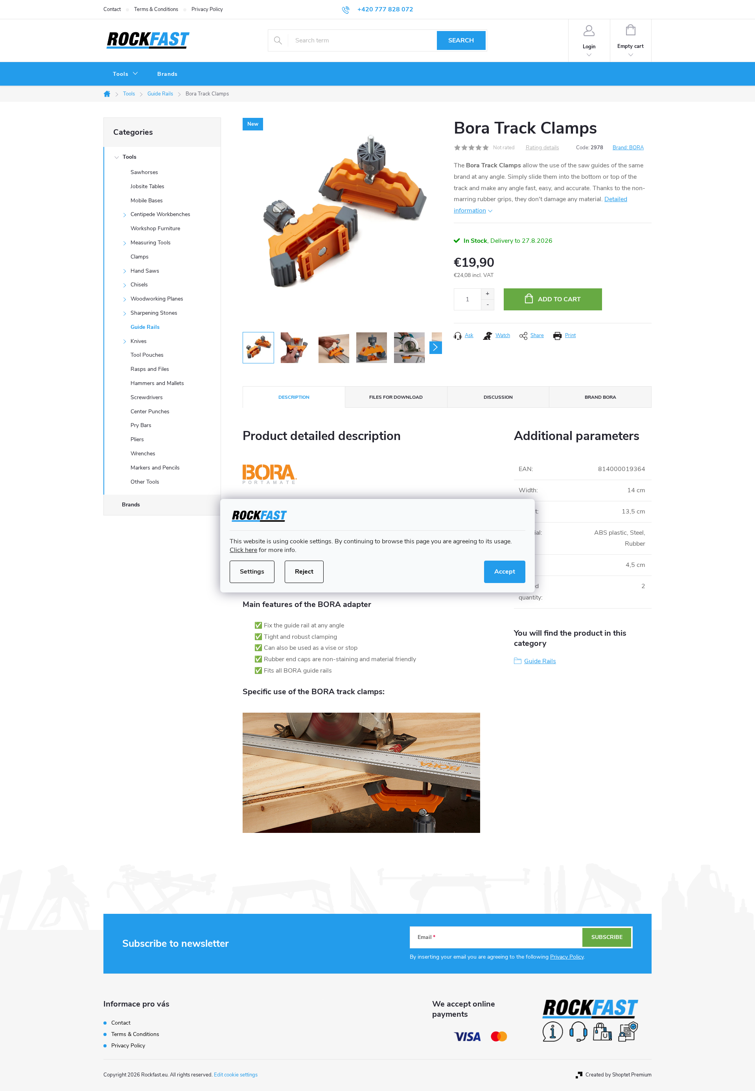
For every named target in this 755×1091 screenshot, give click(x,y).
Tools (129, 157)
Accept (504, 571)
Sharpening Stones (154, 313)
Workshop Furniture (155, 228)
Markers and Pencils (155, 467)
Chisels (139, 284)
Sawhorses (144, 172)
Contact (112, 9)
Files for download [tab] (396, 397)
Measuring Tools (151, 242)
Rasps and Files (150, 369)
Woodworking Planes (157, 299)
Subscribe (606, 937)
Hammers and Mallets (157, 383)
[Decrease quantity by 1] (487, 304)
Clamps (140, 256)
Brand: (628, 147)
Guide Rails (145, 327)
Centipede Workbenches (160, 214)
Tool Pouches (147, 355)
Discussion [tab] (498, 397)
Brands (131, 504)
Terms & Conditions (156, 9)
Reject (304, 571)
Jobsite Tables (147, 186)
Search (461, 40)
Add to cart (559, 299)
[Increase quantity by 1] (487, 294)
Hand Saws (145, 271)
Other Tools (145, 482)
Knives (139, 341)
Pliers (137, 439)
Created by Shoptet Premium (619, 1074)
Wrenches (143, 453)
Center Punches (150, 411)
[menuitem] (125, 74)
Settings (252, 571)
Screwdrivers (147, 397)
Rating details (542, 148)
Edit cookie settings (236, 1074)
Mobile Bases (147, 200)
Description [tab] (293, 397)
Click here (243, 550)
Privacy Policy (207, 9)
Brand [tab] (600, 397)
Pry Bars (141, 425)
